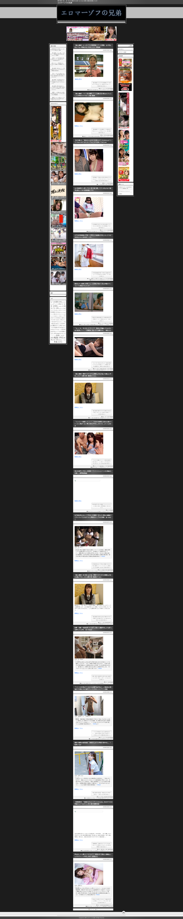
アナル (98, 324)
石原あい (59, 329)
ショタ (92, 683)
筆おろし (82, 324)
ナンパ (87, 136)
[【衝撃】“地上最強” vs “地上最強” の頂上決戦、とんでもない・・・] (59, 192)
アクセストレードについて (124, 191)
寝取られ (99, 136)
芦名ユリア (57, 331)
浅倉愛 (57, 327)
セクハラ (107, 323)
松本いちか (91, 798)
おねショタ (96, 683)
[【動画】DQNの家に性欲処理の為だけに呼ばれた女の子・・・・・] (59, 263)
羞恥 (101, 849)
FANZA (103, 556)
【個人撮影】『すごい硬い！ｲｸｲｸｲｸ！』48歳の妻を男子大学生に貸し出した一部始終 (58, 54)
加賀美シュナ (93, 278)
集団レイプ (104, 466)
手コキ (91, 511)
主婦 (107, 135)
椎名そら (57, 325)
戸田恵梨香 (57, 319)
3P (112, 184)
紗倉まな (106, 906)
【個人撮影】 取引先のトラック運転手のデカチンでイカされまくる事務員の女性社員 (58, 69)
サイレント (111, 905)
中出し (97, 89)
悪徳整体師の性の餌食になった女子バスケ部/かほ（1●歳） (58, 50)
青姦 (58, 342)
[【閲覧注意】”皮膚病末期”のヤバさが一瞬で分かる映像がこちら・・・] (59, 149)
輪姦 (101, 466)
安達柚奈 (56, 316)
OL (96, 906)
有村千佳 (56, 321)
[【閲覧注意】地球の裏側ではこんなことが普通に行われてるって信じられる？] (59, 220)
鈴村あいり (62, 340)
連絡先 (120, 193)
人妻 (94, 136)
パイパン (104, 88)
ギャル (100, 906)
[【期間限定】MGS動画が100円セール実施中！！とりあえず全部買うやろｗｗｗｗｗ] (59, 249)
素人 (92, 89)
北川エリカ (62, 310)
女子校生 (97, 370)
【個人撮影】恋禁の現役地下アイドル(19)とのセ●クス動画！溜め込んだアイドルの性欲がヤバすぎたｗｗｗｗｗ (58, 88)
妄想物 (111, 906)
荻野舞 (59, 333)
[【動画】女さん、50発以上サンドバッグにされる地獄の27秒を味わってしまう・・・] (59, 206)
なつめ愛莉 (56, 302)
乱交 (109, 184)
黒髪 (106, 622)
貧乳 (103, 368)
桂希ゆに (58, 323)
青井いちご (98, 278)
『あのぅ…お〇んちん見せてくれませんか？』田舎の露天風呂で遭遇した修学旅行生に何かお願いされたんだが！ (58, 75)
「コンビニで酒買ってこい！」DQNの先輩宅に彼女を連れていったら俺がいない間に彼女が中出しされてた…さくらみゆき (93, 424)
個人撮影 (94, 89)
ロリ (100, 89)
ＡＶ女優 (87, 798)
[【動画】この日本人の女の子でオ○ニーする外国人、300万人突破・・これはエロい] (59, 278)
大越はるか (56, 314)
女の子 (61, 314)
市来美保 (59, 318)
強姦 (108, 466)
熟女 (96, 136)
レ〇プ (102, 89)
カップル (98, 466)
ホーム (59, 41)
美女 (111, 184)
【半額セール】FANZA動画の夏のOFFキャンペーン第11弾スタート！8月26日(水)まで (58, 59)
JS (106, 88)
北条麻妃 (54, 312)
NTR (107, 466)
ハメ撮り (107, 183)
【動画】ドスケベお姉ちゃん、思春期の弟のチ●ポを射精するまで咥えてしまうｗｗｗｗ (58, 98)
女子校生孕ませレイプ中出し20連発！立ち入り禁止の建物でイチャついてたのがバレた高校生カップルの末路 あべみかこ (93, 517)
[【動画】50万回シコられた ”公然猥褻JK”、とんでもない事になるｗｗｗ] (59, 235)
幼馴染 (101, 368)
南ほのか (61, 312)
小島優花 (60, 316)
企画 (102, 798)
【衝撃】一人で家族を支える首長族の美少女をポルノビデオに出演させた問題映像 (58, 93)
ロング (111, 622)
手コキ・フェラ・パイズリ (108, 89)
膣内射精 (111, 88)
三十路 (87, 324)
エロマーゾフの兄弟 (65, 3)
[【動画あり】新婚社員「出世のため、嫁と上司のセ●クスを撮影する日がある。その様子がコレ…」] (59, 177)
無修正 (90, 89)
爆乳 (108, 135)
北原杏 (57, 310)
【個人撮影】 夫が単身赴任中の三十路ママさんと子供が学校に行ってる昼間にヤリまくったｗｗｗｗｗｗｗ (58, 81)
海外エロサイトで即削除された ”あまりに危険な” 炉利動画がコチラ (58, 64)
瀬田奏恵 (62, 327)
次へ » (96, 909)
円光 (103, 849)
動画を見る (78, 79)
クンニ (103, 323)
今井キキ (61, 308)
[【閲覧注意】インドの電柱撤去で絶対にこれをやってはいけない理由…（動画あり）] (59, 163)
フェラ (94, 511)
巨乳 (105, 135)
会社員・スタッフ (109, 324)
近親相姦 (101, 231)
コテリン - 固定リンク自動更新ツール (52, 143)
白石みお (54, 329)
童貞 (100, 324)
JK (105, 416)
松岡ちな (62, 321)
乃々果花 (60, 306)
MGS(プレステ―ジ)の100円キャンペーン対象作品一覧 (125, 188)
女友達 (102, 370)
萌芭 (62, 333)
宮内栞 (101, 278)
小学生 (108, 88)
